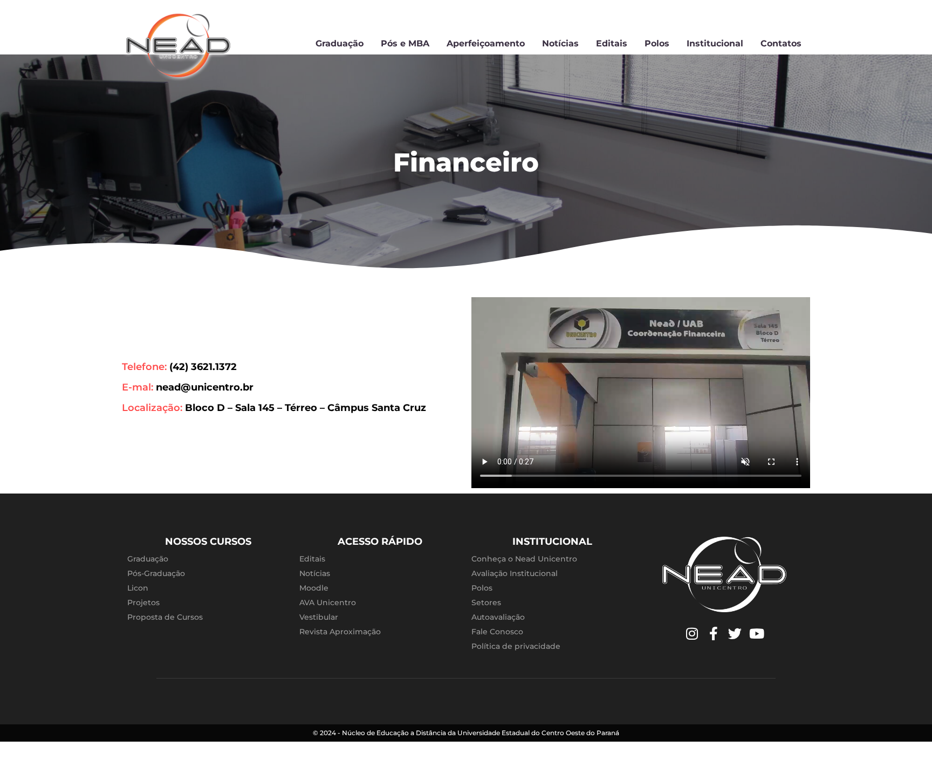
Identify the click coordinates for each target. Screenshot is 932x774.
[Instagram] (692, 634)
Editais (611, 43)
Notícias (560, 43)
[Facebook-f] (713, 634)
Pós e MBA (405, 43)
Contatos (780, 43)
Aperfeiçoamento (486, 43)
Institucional (715, 43)
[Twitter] (735, 634)
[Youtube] (756, 634)
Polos (657, 43)
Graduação (340, 43)
